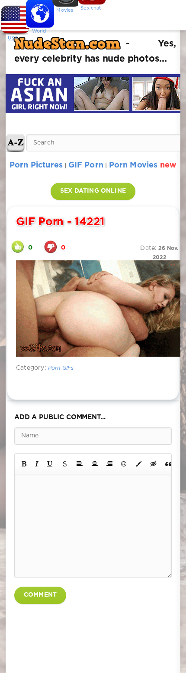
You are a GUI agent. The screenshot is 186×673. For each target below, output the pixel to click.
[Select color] (138, 463)
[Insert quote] (168, 463)
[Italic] (37, 463)
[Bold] (24, 463)
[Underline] (50, 463)
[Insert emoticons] (124, 463)
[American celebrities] (13, 17)
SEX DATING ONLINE (93, 191)
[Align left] (79, 463)
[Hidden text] (153, 463)
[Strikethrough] (65, 463)
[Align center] (94, 463)
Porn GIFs (61, 368)
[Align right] (109, 463)
